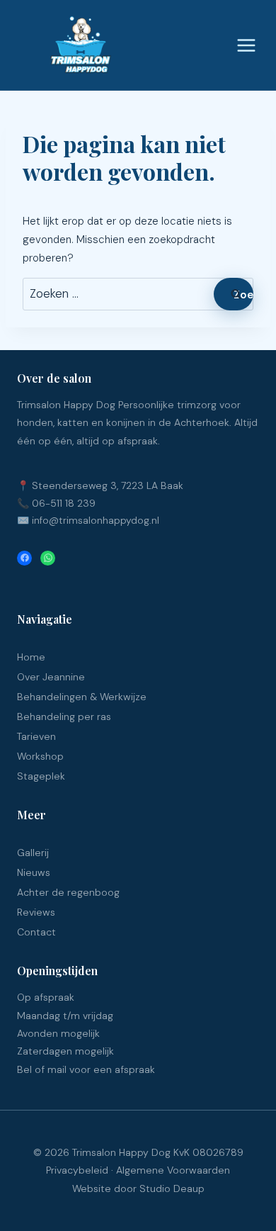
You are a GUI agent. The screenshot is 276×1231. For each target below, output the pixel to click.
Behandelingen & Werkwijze (81, 696)
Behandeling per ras (64, 716)
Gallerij (33, 852)
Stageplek (41, 776)
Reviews (36, 912)
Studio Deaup (172, 1188)
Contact (36, 932)
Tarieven (36, 736)
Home (31, 657)
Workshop (40, 756)
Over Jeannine (51, 676)
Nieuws (33, 872)
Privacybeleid (77, 1170)
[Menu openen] (244, 45)
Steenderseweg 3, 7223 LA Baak (107, 485)
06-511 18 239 (64, 503)
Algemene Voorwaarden (173, 1170)
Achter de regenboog (68, 892)
